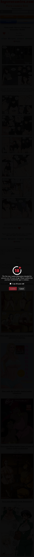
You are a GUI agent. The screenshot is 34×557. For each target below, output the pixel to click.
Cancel (21, 288)
